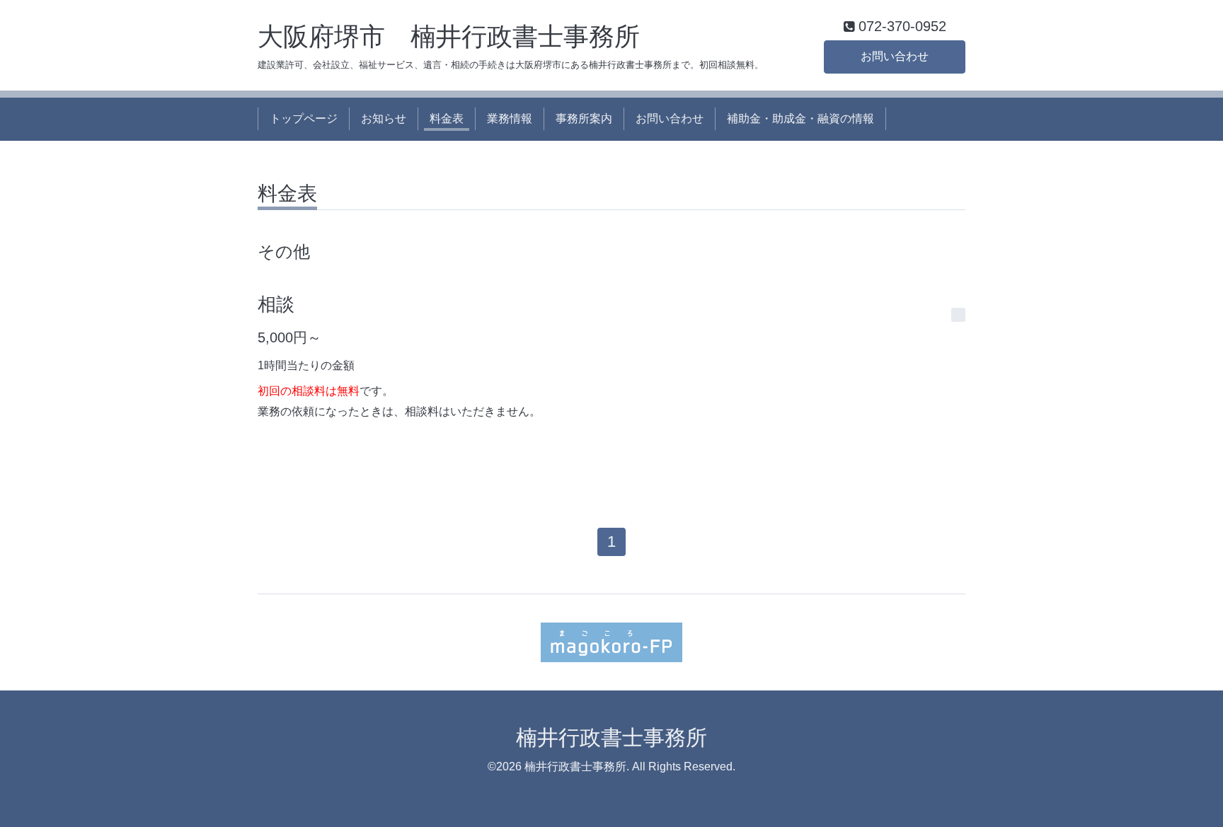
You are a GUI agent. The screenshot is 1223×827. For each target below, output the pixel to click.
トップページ (304, 118)
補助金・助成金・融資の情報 (800, 118)
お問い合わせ (895, 56)
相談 (276, 304)
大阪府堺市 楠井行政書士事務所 (449, 36)
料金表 (447, 118)
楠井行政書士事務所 (611, 737)
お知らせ (383, 118)
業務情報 (509, 118)
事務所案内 (584, 118)
